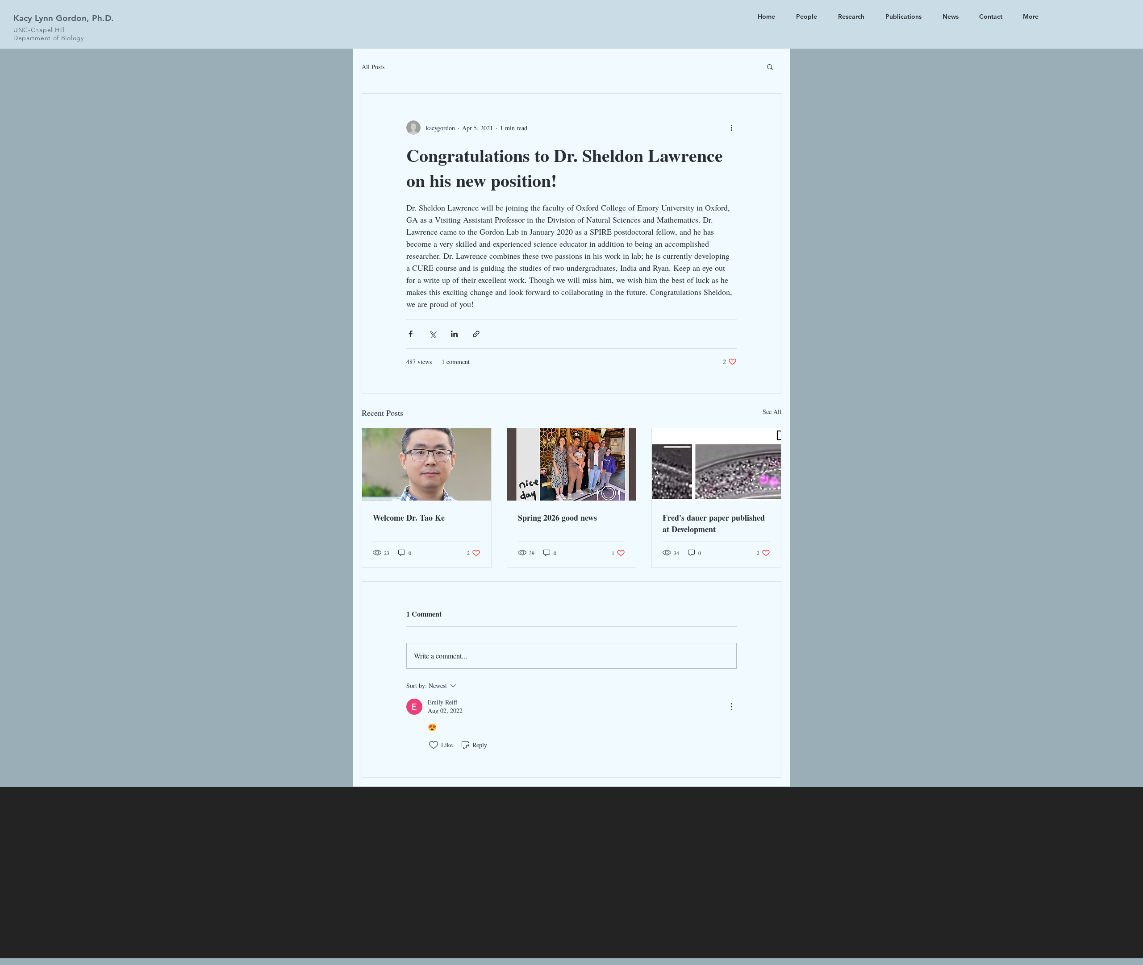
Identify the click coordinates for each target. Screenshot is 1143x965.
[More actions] (731, 127)
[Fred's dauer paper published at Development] (716, 464)
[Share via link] (476, 334)
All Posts (373, 66)
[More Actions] (731, 706)
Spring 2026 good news (557, 517)
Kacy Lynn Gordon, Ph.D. (63, 18)
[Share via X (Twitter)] (432, 334)
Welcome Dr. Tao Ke (409, 517)
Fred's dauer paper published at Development (714, 523)
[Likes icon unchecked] (433, 745)
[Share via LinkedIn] (454, 334)
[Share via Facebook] (410, 334)
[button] (770, 66)
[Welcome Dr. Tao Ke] (426, 464)
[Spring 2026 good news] (571, 464)
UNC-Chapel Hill (39, 30)
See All (772, 411)
